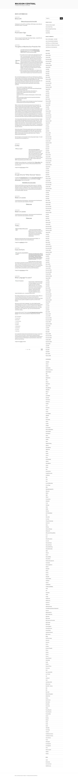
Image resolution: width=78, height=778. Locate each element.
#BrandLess (48, 383)
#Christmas (48, 401)
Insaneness (48, 668)
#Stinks (47, 570)
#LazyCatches (48, 471)
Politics (47, 707)
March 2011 (48, 220)
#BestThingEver (48, 371)
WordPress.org (48, 765)
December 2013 (48, 158)
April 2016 (47, 130)
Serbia (47, 721)
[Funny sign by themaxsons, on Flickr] (28, 35)
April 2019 (47, 97)
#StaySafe (47, 568)
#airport (47, 365)
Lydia (46, 680)
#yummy (47, 610)
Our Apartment (54, 47)
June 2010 (47, 236)
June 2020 (47, 71)
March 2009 (48, 264)
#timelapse (48, 592)
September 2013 (49, 164)
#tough (47, 596)
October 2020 (48, 63)
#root (47, 534)
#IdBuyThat (48, 449)
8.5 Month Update (55, 43)
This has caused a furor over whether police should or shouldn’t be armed (35, 257)
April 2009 (47, 262)
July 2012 (47, 192)
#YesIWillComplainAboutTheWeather (52, 608)
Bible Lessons (48, 634)
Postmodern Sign (20, 32)
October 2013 (48, 162)
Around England (48, 626)
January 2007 (48, 315)
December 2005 (48, 335)
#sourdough (48, 562)
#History (47, 445)
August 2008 (48, 278)
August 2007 (48, 301)
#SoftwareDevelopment (50, 560)
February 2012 (48, 202)
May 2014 (47, 148)
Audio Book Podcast (49, 632)
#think (47, 588)
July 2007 (47, 303)
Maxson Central (25, 4)
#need (47, 503)
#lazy (46, 469)
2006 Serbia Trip (48, 612)
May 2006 (47, 331)
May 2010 (47, 238)
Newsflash (47, 703)
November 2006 (49, 319)
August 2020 (48, 67)
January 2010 (48, 244)
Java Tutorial (48, 674)
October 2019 (48, 85)
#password (47, 522)
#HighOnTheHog (48, 443)
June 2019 (47, 93)
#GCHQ (47, 439)
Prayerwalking (48, 713)
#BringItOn (47, 389)
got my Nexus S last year (36, 177)
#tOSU (47, 594)
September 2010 (49, 230)
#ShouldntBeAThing (49, 546)
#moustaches (48, 499)
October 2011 (48, 210)
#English (47, 425)
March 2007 (48, 311)
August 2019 (48, 89)
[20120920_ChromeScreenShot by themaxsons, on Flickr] (29, 182)
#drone (47, 417)
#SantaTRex (48, 32)
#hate (47, 441)
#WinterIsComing (49, 606)
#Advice (47, 363)
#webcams (48, 602)
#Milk (47, 495)
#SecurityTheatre (49, 544)
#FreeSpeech (48, 433)
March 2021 (48, 53)
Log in (47, 759)
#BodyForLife (48, 377)
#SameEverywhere (49, 538)
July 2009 (47, 256)
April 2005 (47, 351)
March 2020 (48, 77)
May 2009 (47, 260)
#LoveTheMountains (49, 483)
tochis (21, 341)
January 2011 (48, 224)
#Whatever (48, 604)
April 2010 (47, 240)
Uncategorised (48, 743)
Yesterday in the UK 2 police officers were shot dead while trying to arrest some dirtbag (36, 255)
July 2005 (47, 345)
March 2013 (48, 176)
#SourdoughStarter (49, 564)
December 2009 (48, 246)
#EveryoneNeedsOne (49, 429)
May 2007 (47, 307)
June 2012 (47, 194)
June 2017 (47, 126)
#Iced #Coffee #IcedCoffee (53, 41)
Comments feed (48, 763)
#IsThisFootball (48, 459)
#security (47, 540)
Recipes (47, 719)
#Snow (47, 554)
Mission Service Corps (55, 45)
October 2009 (48, 250)
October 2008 (48, 274)
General (47, 654)
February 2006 (48, 333)
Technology (48, 729)
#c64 (47, 393)
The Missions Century (49, 733)
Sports (47, 725)
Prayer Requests (48, 709)
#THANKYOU (48, 584)
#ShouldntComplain (49, 548)
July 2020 (47, 69)
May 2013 (47, 172)
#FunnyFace (48, 437)
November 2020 (48, 61)
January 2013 (48, 180)
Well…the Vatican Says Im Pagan (20, 775)
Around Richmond (49, 628)
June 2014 (47, 146)
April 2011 (47, 218)
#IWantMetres (48, 463)
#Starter (47, 566)
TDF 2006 (47, 727)
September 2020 (49, 65)
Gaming (47, 652)
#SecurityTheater (49, 542)
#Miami (47, 493)
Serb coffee (37, 162)
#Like (47, 479)
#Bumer (47, 391)
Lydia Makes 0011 (49, 682)
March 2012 (48, 200)
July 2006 (47, 327)
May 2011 (47, 216)
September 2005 (49, 341)
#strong (47, 572)
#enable (47, 423)
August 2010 (48, 232)
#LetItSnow (48, 475)
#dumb (47, 421)
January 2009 (48, 268)
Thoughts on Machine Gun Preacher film (28, 46)
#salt (46, 536)
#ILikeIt (47, 453)
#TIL (46, 590)
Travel (47, 739)
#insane (47, 455)
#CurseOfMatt (48, 413)
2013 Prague (48, 622)
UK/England (48, 741)
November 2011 (48, 208)
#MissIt (47, 497)
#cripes (47, 411)
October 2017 (48, 118)
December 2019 (48, 83)
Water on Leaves (20, 197)
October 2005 (48, 339)
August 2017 (48, 122)
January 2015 (48, 134)
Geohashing (48, 660)
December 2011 (48, 206)
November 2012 (48, 184)
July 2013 (47, 168)
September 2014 (49, 142)
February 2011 (48, 222)
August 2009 (48, 254)
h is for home (22, 167)
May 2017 (47, 128)
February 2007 (48, 313)
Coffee (17, 145)
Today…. (17, 225)
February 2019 (48, 101)
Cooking (47, 646)
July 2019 (47, 91)
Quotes (47, 715)
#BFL (47, 373)
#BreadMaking (48, 387)
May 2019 (47, 95)
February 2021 (48, 55)
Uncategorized (48, 745)
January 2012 (48, 204)
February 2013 (48, 178)
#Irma (47, 457)
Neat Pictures (48, 699)
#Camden (47, 397)
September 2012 (48, 188)
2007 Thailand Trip (49, 614)
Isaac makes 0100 (49, 672)
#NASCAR (47, 501)
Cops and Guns (20, 250)
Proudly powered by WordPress (32, 775)
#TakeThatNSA (48, 578)
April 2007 (47, 309)
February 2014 (48, 154)
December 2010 (48, 226)
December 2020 (48, 59)
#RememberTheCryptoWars (50, 532)
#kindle (47, 467)
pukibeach (22, 242)
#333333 (47, 361)
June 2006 (47, 329)
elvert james (22, 270)
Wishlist (47, 751)
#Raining (47, 526)
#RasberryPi (48, 530)
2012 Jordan (48, 618)
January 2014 (48, 156)
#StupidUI (47, 576)
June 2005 (47, 347)
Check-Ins (47, 640)
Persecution (48, 705)
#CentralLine (48, 399)
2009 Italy (47, 616)
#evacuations (48, 427)
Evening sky (48, 30)
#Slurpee (47, 552)
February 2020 (48, 79)
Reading (47, 717)
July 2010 (47, 234)
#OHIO (47, 509)
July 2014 (47, 144)
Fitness (47, 650)
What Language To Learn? (23, 277)
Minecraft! (18, 19)
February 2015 (48, 132)
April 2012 (47, 198)
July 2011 (47, 214)
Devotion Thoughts (49, 648)
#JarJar (47, 465)
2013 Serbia (48, 624)
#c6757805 (48, 395)
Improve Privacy (48, 666)
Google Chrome (24, 177)
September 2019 (49, 87)
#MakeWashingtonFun (49, 489)
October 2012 (48, 186)
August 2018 (48, 105)
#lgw (46, 477)
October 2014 (48, 140)
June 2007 (47, 305)
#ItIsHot (47, 461)
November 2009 (49, 248)
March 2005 (48, 353)
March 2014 (48, 152)
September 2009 (49, 252)
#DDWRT (47, 415)
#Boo (47, 379)
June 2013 (47, 170)
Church (47, 644)
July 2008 (47, 280)
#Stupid (47, 574)
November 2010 (48, 228)
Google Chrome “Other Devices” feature (27, 175)
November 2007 (48, 295)
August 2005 (48, 343)
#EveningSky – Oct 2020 (53, 39)
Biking (47, 636)
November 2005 (49, 337)
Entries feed (48, 761)
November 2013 (48, 160)
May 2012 (47, 196)
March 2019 (48, 99)
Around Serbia (48, 630)
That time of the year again (50, 24)
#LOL (47, 481)
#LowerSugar (48, 485)
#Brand (47, 381)
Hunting (47, 664)
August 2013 (48, 166)
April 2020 (47, 75)
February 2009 (48, 266)
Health (47, 662)
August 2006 (48, 325)
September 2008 (49, 276)
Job (46, 676)
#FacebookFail (48, 431)
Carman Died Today (49, 26)
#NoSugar (47, 505)
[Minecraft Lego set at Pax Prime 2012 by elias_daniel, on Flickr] (29, 21)
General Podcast (48, 658)
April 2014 (47, 150)
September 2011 (48, 212)
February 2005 (48, 355)
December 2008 (48, 270)
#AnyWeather (48, 367)
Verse (47, 747)
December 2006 (48, 317)
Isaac (47, 670)
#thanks (47, 582)
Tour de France (48, 737)
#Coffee (47, 403)
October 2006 (48, 321)
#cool (47, 405)
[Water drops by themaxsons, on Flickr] (29, 204)
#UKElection (48, 598)
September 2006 (49, 323)
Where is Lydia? (48, 749)
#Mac (47, 487)
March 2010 (48, 242)
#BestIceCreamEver (49, 369)
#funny (47, 435)
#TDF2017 (47, 580)
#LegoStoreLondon (49, 473)
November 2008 (49, 272)
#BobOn (47, 375)
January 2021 (48, 57)
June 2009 (47, 258)
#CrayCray (47, 407)
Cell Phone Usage (49, 638)
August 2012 (48, 190)
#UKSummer (48, 600)
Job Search (48, 678)
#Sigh (47, 550)
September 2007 (49, 299)
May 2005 (47, 349)
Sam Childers (37, 51)
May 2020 (47, 73)
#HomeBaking (48, 447)
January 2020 (48, 81)
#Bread (47, 385)
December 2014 (48, 136)
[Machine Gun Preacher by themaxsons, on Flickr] (17, 63)
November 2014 (48, 138)
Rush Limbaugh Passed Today (51, 28)
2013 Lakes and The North (50, 620)
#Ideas (47, 451)
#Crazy (47, 409)
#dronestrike (48, 419)
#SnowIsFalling (48, 556)
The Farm (47, 731)
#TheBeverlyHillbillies (49, 586)
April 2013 (47, 174)
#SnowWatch (48, 558)
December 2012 (48, 182)
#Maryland (47, 491)
